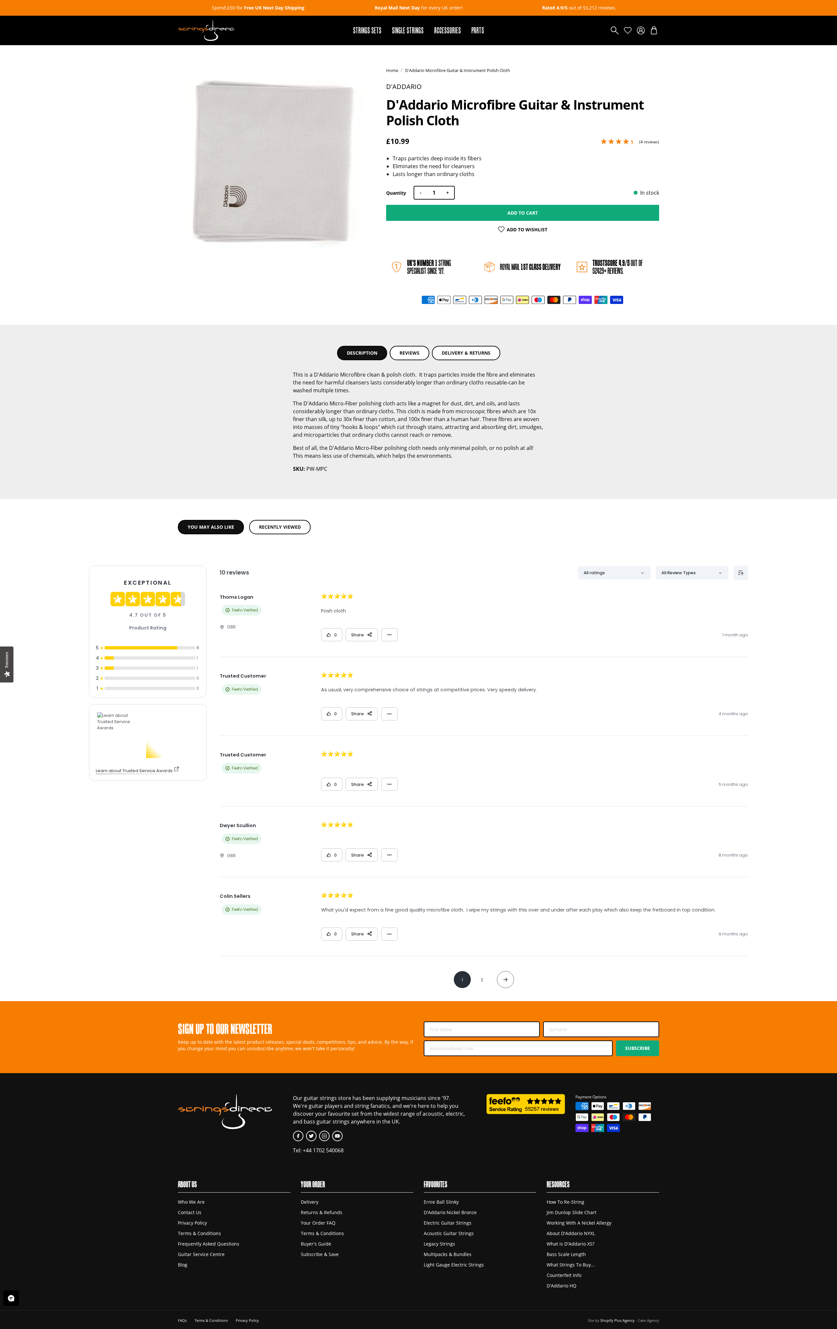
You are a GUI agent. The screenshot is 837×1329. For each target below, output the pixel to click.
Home (392, 70)
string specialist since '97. (429, 266)
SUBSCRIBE (637, 1048)
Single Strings (408, 30)
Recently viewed (280, 527)
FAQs (182, 1320)
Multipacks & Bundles (447, 1254)
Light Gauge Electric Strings (454, 1265)
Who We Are (191, 1202)
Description (362, 353)
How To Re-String (565, 1202)
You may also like (211, 527)
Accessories (447, 30)
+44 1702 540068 (323, 1150)
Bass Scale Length (566, 1254)
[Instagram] (324, 1136)
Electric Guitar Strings (447, 1223)
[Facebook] (298, 1136)
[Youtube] (337, 1136)
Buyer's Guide (316, 1244)
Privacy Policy (192, 1223)
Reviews (409, 353)
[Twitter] (311, 1136)
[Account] (641, 30)
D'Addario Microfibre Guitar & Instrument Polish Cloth (457, 70)
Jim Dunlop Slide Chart (571, 1212)
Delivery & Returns (466, 353)
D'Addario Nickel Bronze (450, 1212)
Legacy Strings (439, 1244)
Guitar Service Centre (201, 1254)
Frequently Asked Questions (208, 1244)
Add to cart (522, 213)
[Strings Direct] (206, 30)
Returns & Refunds (321, 1212)
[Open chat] (11, 1298)
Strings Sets (367, 30)
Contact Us (189, 1212)
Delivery (309, 1202)
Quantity (396, 193)
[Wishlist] (628, 30)
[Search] (614, 30)
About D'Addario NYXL (571, 1233)
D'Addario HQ (561, 1286)
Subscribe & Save (320, 1254)
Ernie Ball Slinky (441, 1202)
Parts (477, 30)
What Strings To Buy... (571, 1265)
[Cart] (654, 30)
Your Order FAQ (318, 1223)
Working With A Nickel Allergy (579, 1223)
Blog (182, 1265)
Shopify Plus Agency (617, 1320)
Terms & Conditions (199, 1233)
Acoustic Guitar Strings (449, 1233)
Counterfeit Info (564, 1275)
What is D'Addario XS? (570, 1244)
